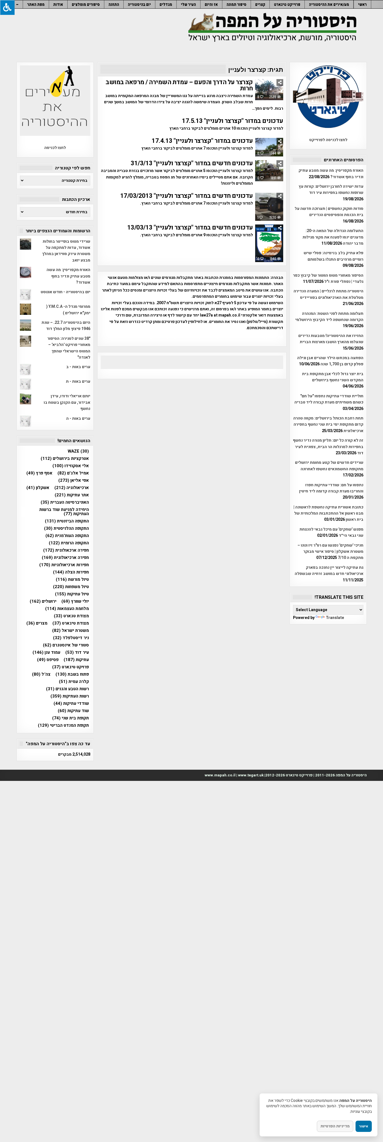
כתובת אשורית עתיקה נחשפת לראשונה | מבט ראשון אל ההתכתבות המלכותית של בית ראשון (328, 513)
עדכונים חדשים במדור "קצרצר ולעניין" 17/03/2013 (186, 195)
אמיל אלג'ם (73, 473)
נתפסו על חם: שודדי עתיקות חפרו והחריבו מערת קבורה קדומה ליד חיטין (331, 488)
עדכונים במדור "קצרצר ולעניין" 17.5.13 (232, 120)
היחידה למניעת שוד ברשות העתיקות (64, 512)
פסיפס (48, 660)
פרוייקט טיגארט (287, 4)
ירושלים (43, 601)
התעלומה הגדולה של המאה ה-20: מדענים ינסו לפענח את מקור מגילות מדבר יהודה (333, 237)
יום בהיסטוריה (139, 4)
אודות (58, 4)
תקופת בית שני (70, 718)
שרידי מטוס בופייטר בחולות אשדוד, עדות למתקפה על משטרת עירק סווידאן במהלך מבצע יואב (66, 251)
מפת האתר (36, 4)
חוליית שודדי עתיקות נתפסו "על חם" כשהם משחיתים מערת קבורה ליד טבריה (328, 399)
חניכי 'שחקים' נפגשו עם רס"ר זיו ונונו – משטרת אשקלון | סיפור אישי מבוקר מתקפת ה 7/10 (330, 551)
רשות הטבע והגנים (67, 689)
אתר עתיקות (72, 495)
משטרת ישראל (70, 631)
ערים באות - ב (78, 367)
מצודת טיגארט (70, 623)
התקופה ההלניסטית (66, 528)
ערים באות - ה (78, 418)
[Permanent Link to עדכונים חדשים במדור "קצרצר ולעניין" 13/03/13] (269, 243)
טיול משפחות (71, 587)
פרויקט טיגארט (70, 667)
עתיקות (76, 660)
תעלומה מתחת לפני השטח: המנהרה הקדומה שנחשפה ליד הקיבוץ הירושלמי (329, 317)
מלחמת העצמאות (67, 609)
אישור (363, 1126)
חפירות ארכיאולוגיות (64, 565)
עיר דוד (77, 652)
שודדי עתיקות (71, 704)
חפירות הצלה (71, 572)
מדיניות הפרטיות (335, 1126)
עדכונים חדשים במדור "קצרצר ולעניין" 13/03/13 (190, 227)
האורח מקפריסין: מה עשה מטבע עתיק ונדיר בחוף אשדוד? (331, 174)
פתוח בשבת (72, 674)
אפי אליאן (73, 480)
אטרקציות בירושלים (65, 459)
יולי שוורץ (75, 601)
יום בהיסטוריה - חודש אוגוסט (65, 292)
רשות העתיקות (69, 696)
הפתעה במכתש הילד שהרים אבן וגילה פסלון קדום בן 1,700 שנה (330, 361)
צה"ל (41, 674)
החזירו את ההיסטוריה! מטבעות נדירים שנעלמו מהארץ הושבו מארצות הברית (330, 339)
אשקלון (37, 488)
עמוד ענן (46, 652)
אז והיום (211, 4)
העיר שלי (188, 4)
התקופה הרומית (69, 543)
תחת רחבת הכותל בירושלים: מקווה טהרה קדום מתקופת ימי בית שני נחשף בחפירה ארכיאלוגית (328, 424)
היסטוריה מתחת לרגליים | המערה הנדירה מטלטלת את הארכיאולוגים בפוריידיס (328, 294)
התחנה (114, 4)
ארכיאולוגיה (71, 488)
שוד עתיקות (73, 711)
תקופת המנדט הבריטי (63, 725)
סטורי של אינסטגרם (66, 645)
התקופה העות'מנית (67, 536)
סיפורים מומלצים (86, 4)
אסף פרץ (39, 473)
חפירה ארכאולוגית (66, 550)
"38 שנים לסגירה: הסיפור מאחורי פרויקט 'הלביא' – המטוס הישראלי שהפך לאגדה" (68, 348)
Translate (335, 618)
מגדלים (166, 4)
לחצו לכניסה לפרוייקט (328, 140)
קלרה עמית (74, 682)
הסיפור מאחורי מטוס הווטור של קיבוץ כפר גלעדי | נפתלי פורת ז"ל (328, 278)
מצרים (36, 623)
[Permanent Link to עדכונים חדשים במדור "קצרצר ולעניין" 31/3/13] (269, 170)
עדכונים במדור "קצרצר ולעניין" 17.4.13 (202, 140)
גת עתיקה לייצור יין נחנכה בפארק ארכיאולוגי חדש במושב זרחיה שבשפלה (329, 571)
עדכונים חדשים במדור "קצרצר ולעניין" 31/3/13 (192, 163)
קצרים (260, 4)
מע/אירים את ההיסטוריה (329, 4)
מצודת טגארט (71, 616)
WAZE (78, 451)
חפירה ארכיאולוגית (65, 558)
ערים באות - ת (78, 381)
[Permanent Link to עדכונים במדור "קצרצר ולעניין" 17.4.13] (269, 147)
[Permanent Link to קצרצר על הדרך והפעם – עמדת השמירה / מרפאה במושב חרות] (269, 89)
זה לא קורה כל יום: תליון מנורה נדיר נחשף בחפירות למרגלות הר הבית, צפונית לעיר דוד (328, 446)
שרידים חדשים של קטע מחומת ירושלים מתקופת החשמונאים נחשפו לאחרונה (329, 466)
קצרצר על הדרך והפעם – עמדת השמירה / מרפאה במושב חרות (179, 85)
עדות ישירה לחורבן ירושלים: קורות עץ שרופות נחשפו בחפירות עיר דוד (331, 190)
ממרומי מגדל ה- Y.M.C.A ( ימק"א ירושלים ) (68, 310)
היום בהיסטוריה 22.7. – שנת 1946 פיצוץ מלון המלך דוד (65, 326)
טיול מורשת (72, 580)
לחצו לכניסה (55, 148)
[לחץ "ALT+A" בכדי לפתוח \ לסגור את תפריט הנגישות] (7, 7)
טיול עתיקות (72, 594)
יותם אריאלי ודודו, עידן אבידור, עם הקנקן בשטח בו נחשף (67, 402)
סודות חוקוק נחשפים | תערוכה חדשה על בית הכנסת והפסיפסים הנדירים (329, 212)
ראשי (362, 4)
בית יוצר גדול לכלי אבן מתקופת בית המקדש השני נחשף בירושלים (332, 377)
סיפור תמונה (236, 4)
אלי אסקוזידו (70, 466)
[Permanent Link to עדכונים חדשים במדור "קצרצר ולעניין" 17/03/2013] (269, 207)
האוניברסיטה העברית (65, 502)
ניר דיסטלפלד (71, 638)
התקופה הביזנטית (67, 521)
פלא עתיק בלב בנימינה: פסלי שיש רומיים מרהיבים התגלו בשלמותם (333, 256)
